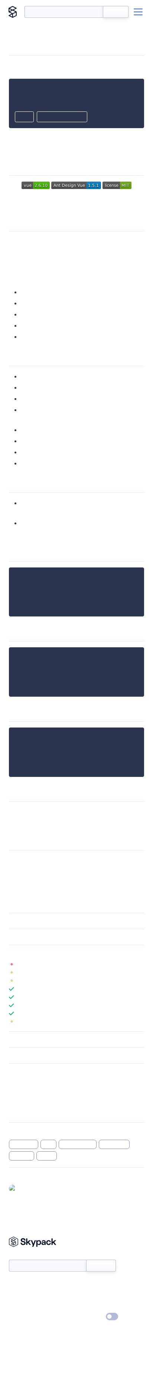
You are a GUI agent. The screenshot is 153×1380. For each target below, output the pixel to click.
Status (85, 1284)
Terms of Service (97, 1306)
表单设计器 (114, 1144)
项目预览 (33, 314)
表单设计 (21, 1155)
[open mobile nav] (138, 12)
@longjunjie (32, 1188)
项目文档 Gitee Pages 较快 (56, 337)
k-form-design (77, 1144)
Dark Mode (89, 1316)
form (48, 1144)
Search (116, 12)
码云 (27, 303)
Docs (14, 1284)
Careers (18, 1306)
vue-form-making (56, 241)
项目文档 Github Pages (51, 325)
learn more (62, 953)
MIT (14, 861)
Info (139, 964)
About (16, 1295)
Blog (83, 1295)
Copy (24, 117)
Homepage (22, 1092)
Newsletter (21, 1256)
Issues (16, 1102)
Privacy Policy (24, 1317)
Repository (21, 1111)
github (29, 292)
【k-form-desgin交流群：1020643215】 (61, 821)
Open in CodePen (62, 117)
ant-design (23, 1144)
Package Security (28, 1082)
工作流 (47, 1155)
